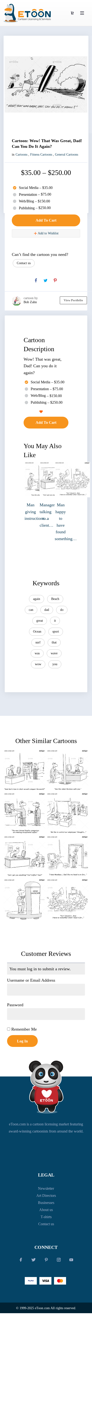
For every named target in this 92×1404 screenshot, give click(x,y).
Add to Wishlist (48, 233)
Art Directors (46, 1196)
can (31, 610)
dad (46, 610)
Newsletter (46, 1188)
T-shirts (46, 1217)
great (39, 620)
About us (46, 1210)
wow (38, 664)
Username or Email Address (31, 980)
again (36, 599)
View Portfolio (73, 300)
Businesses (46, 1203)
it (55, 620)
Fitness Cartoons (41, 154)
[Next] (78, 75)
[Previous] (13, 75)
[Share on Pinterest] (55, 280)
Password (15, 1004)
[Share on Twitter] (45, 280)
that (54, 642)
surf (38, 642)
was (37, 653)
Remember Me (23, 1029)
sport (55, 631)
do (61, 610)
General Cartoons (66, 154)
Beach (55, 599)
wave (54, 653)
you (54, 664)
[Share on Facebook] (36, 280)
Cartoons (21, 154)
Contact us (24, 263)
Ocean (37, 631)
